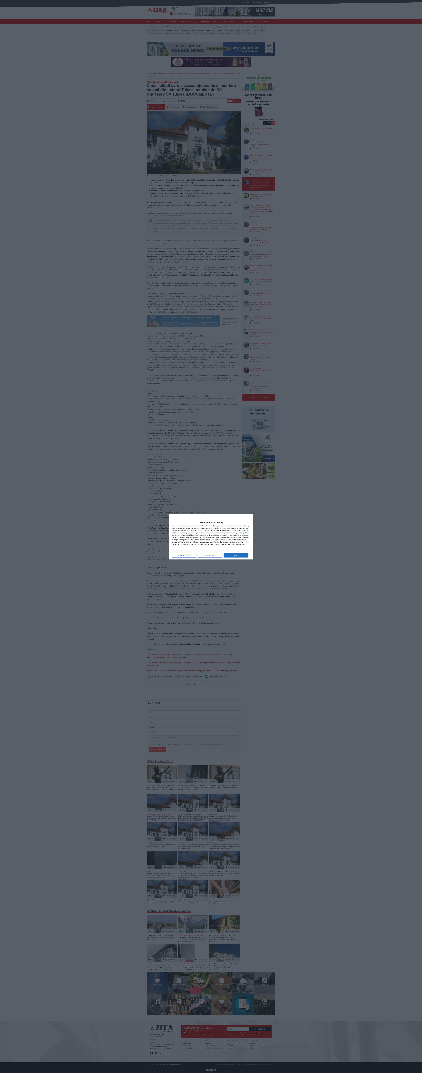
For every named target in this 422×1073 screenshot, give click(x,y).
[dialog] (211, 536)
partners (183, 526)
